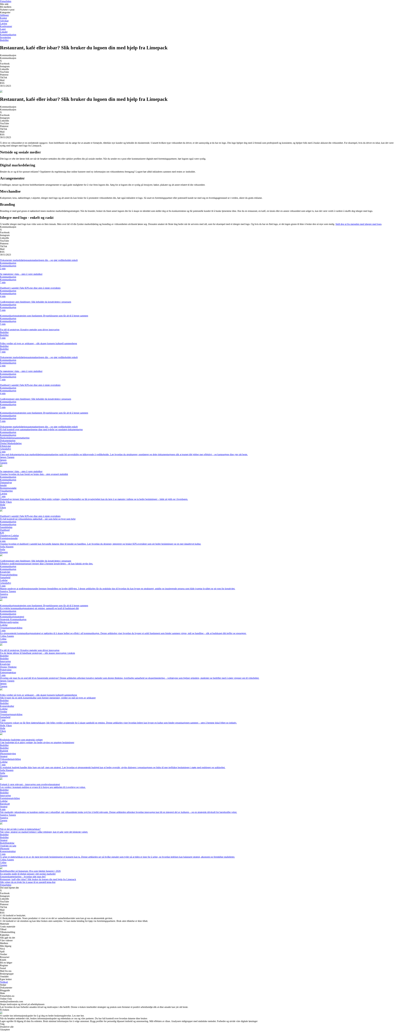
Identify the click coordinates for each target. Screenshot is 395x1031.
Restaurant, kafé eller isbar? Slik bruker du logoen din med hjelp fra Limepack (38, 879)
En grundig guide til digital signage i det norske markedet (28, 874)
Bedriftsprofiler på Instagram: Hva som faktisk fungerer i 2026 (30, 871)
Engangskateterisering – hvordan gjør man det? (23, 876)
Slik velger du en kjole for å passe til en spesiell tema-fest (27, 882)
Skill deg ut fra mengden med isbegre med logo (358, 224)
